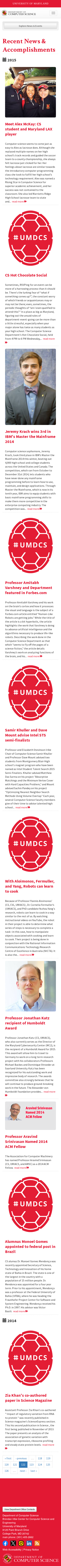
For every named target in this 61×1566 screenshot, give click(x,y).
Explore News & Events (30, 25)
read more (18, 201)
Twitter (13, 1543)
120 (7, 1464)
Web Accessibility (12, 1549)
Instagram (21, 1543)
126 (7, 1470)
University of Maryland (30, 3)
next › (23, 1470)
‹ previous (21, 1458)
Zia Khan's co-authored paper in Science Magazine (28, 1398)
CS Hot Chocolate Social (26, 275)
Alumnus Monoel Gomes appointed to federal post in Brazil (30, 1246)
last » (33, 1470)
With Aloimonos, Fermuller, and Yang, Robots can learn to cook (29, 886)
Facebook (5, 1543)
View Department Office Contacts (19, 1509)
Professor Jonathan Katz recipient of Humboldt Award (27, 1023)
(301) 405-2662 (25, 1537)
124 (40, 1464)
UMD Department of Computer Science (24, 13)
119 (48, 1458)
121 (15, 1464)
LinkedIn (29, 1543)
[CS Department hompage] (30, 1557)
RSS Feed (37, 1543)
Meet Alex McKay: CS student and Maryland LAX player (28, 129)
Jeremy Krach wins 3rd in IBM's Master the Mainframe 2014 (30, 436)
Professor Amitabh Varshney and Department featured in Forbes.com (28, 587)
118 (40, 1458)
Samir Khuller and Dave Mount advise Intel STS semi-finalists (26, 735)
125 (48, 1464)
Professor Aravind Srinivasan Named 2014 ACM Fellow (26, 1141)
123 (31, 1464)
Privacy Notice (31, 1549)
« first (8, 1458)
